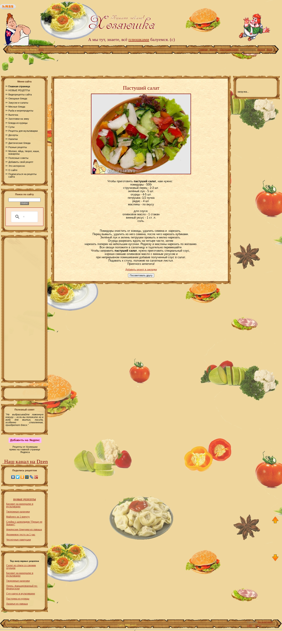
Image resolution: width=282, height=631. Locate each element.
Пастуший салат (229, 49)
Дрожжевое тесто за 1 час (20, 534)
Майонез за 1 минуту (18, 516)
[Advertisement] (141, 64)
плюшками (138, 39)
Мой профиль (248, 49)
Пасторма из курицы (17, 598)
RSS (41, 49)
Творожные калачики (18, 511)
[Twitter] (17, 477)
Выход (261, 49)
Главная (203, 49)
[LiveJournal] (31, 477)
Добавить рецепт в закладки (141, 269)
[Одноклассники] (22, 477)
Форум (214, 49)
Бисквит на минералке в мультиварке (19, 505)
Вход (269, 49)
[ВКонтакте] (13, 477)
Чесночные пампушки (18, 539)
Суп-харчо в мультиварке (20, 593)
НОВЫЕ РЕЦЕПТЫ (24, 499)
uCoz (258, 625)
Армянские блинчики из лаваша (24, 529)
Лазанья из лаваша (17, 603)
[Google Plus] (36, 477)
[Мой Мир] (27, 477)
